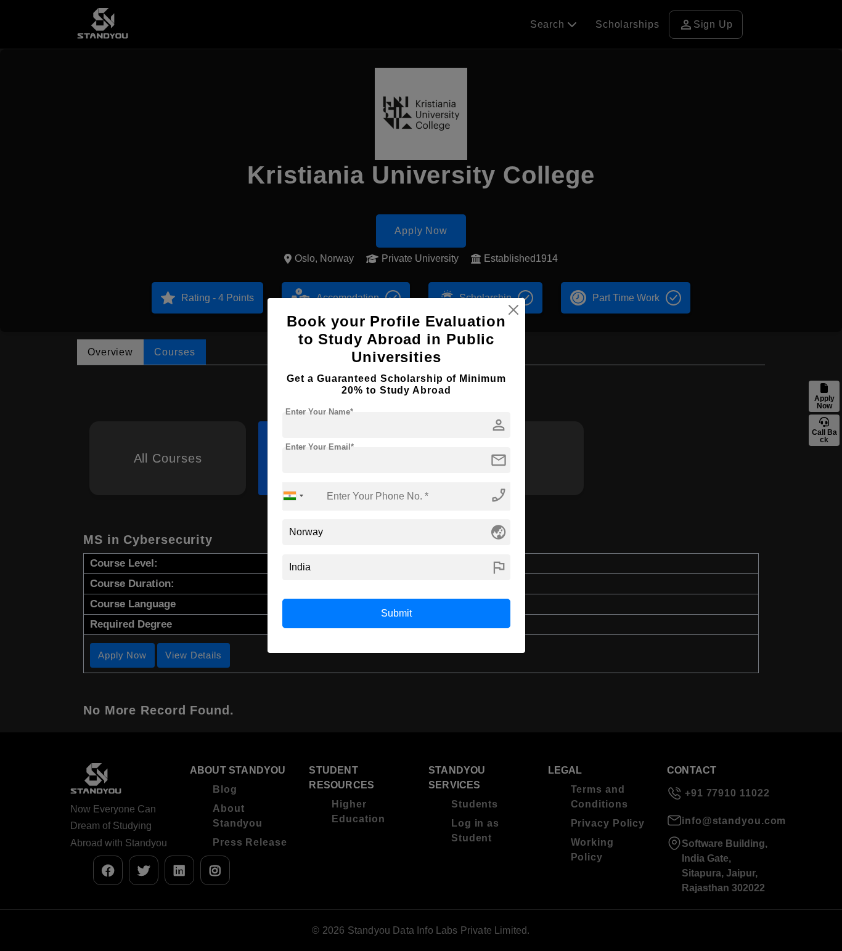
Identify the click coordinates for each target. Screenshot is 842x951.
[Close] (513, 310)
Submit (396, 613)
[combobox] (293, 496)
